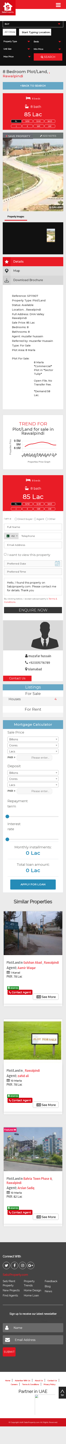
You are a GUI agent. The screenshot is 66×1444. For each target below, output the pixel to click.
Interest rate (14, 826)
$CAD (38, 121)
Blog (48, 1286)
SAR (38, 126)
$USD (27, 121)
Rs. (16, 121)
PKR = (11, 757)
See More (48, 997)
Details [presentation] (18, 261)
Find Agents (10, 1295)
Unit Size (7, 49)
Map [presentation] (16, 270)
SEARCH (49, 57)
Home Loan (31, 1295)
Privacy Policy (49, 1384)
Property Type (10, 41)
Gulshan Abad (33, 963)
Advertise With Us (22, 1381)
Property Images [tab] (16, 216)
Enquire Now (33, 610)
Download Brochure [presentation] (28, 280)
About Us (39, 1381)
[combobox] (33, 24)
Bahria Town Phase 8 (37, 1179)
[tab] (33, 261)
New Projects (11, 1290)
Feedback (51, 1281)
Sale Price (16, 732)
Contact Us (17, 678)
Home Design (32, 1290)
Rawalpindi (13, 76)
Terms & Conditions (30, 1384)
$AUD (50, 121)
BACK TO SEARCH (33, 85)
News (48, 1291)
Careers (14, 1384)
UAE (50, 126)
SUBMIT (9, 1352)
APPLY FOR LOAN (33, 884)
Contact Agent (21, 992)
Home (7, 1381)
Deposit (14, 766)
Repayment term (16, 803)
